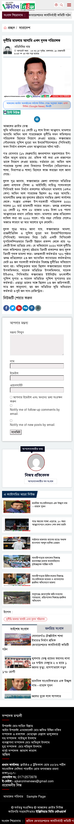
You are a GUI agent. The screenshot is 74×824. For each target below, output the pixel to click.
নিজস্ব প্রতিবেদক (37, 475)
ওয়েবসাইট (16, 385)
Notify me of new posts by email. (32, 425)
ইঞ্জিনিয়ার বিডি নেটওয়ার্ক (51, 812)
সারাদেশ (24, 28)
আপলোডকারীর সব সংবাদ (40, 481)
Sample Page (36, 796)
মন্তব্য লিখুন (17, 332)
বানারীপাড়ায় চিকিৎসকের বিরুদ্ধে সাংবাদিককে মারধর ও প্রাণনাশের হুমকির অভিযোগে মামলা (48, 579)
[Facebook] (6, 308)
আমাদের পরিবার (13, 796)
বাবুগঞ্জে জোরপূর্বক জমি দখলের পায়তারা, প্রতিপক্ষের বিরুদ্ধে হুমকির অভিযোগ (49, 597)
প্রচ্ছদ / (12, 28)
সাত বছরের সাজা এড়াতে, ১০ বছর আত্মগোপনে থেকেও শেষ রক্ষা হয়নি (49, 523)
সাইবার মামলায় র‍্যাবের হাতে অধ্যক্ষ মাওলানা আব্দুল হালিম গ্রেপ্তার (49, 541)
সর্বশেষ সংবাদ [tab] (19, 629)
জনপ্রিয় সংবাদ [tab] (54, 628)
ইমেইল (14, 373)
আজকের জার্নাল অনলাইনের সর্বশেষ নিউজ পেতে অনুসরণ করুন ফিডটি (37, 105)
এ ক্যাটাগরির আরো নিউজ (19, 494)
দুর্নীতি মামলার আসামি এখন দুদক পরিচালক (25, 619)
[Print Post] (37, 119)
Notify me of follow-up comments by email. (35, 412)
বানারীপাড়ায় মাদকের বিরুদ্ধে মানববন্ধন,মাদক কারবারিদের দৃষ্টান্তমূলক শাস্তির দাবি (46, 561)
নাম (12, 361)
